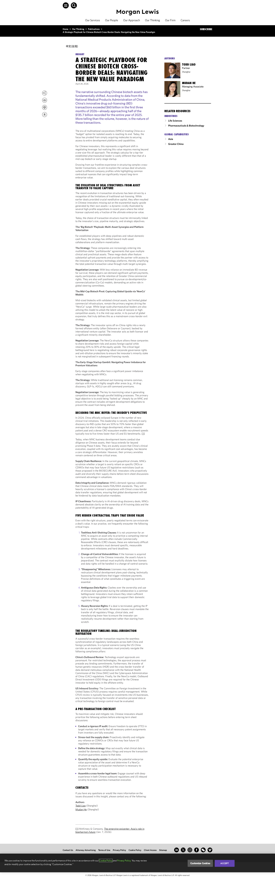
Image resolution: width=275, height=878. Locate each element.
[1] (143, 433)
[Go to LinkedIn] (176, 850)
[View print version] (44, 107)
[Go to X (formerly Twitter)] (183, 850)
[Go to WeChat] (203, 850)
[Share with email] (44, 100)
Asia (170, 139)
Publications (94, 29)
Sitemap (163, 850)
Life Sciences (175, 120)
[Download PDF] (44, 114)
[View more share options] (44, 93)
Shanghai (186, 71)
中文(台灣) (72, 46)
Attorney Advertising (86, 850)
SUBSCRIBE (206, 29)
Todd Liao (80, 805)
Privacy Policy (119, 850)
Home (65, 29)
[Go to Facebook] (196, 850)
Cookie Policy (135, 850)
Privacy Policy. (124, 860)
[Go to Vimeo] (210, 850)
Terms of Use (104, 850)
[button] (66, 5)
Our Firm (170, 20)
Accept (224, 863)
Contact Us (68, 850)
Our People (111, 20)
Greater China (175, 143)
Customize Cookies (200, 863)
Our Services (92, 20)
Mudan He (81, 809)
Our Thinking (152, 20)
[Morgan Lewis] (137, 12)
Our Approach (131, 20)
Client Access (150, 850)
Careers (185, 20)
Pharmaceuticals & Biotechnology (186, 125)
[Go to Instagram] (189, 850)
